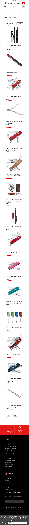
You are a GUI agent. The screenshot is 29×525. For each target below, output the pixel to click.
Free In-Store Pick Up (9, 444)
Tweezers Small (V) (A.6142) (12, 407)
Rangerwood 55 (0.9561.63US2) (13, 175)
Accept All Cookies (20, 523)
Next (15, 415)
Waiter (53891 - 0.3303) (11, 150)
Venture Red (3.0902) (11, 228)
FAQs (6, 469)
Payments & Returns (9, 458)
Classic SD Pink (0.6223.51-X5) (13, 277)
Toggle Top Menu (14, 0)
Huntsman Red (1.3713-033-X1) (13, 97)
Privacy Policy (12, 520)
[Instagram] (14, 508)
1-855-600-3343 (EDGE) (12, 446)
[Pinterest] (20, 508)
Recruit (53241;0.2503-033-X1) (13, 252)
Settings (4, 523)
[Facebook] (11, 508)
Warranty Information (9, 462)
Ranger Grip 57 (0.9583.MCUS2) (13, 354)
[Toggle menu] (5, 6)
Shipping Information (9, 456)
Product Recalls (8, 468)
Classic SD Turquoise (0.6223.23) (14, 303)
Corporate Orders (8, 466)
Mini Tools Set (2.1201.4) (12, 329)
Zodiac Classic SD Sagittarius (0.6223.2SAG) (13, 380)
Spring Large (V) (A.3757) (12, 123)
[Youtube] (18, 508)
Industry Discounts (9, 464)
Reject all (11, 523)
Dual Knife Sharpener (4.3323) (13, 72)
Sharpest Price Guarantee (10, 460)
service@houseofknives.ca (12, 448)
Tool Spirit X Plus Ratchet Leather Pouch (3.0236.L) (14, 202)
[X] (16, 508)
